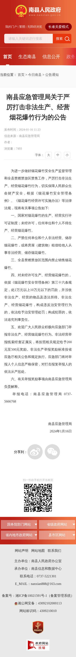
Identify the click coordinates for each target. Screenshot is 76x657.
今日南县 (35, 74)
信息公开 (51, 56)
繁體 (22, 26)
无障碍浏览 (34, 26)
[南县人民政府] (38, 14)
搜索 (59, 38)
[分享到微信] (52, 451)
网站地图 (38, 550)
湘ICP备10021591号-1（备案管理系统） (44, 595)
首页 (7, 56)
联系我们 (54, 550)
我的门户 (11, 26)
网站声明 (21, 550)
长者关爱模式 (58, 27)
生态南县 (27, 56)
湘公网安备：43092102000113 (40, 603)
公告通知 (52, 74)
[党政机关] (38, 627)
